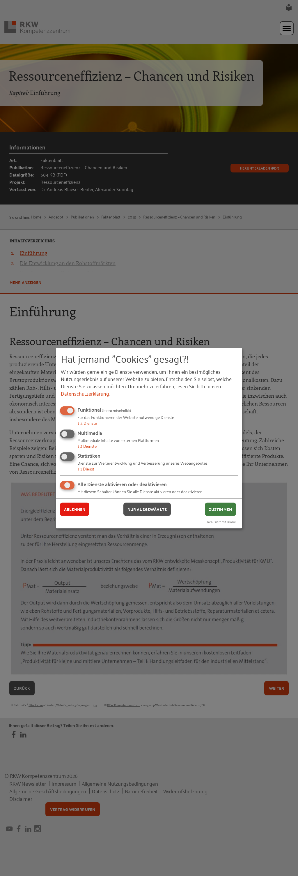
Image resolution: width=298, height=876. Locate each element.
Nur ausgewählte (147, 509)
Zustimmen (220, 509)
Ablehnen (74, 509)
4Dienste (87, 422)
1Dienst (85, 468)
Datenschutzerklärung (85, 393)
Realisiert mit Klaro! (221, 521)
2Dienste (87, 445)
